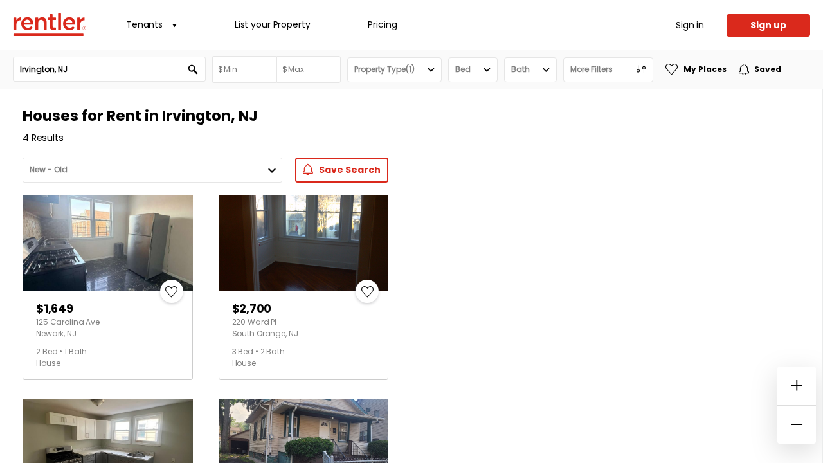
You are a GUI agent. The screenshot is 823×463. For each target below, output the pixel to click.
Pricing (382, 24)
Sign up (768, 25)
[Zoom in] (796, 386)
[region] (617, 276)
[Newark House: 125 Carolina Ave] (108, 243)
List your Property (272, 24)
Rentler (49, 24)
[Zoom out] (796, 424)
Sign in (690, 25)
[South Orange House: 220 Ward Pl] (304, 243)
